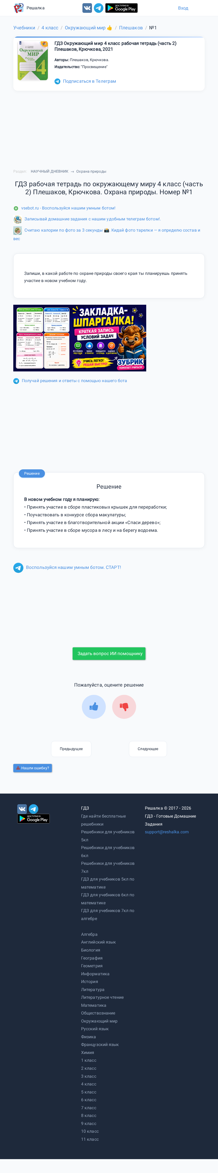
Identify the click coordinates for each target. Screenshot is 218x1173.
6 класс (88, 1099)
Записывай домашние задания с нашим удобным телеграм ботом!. (92, 218)
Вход (183, 8)
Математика (93, 1005)
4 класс (88, 1084)
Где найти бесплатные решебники (103, 820)
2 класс (88, 1068)
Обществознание (98, 1013)
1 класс (88, 1060)
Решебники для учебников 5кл (108, 835)
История (89, 981)
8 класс (88, 1115)
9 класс (88, 1123)
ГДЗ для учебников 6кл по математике (107, 898)
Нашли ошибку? (35, 768)
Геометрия (92, 965)
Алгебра (89, 934)
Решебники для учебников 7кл (108, 867)
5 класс (88, 1092)
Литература (92, 989)
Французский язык (100, 1044)
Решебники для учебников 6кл (108, 851)
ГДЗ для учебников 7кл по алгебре (107, 914)
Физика (88, 1036)
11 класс (90, 1139)
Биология (90, 950)
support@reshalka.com (167, 831)
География (92, 958)
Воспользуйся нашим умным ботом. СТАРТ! (73, 567)
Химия (87, 1052)
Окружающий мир (99, 1021)
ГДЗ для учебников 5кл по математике (107, 883)
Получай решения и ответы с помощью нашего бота (74, 380)
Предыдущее (71, 749)
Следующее (148, 749)
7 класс (88, 1107)
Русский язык (95, 1028)
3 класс (88, 1076)
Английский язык (98, 942)
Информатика (95, 973)
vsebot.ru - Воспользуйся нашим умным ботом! (68, 208)
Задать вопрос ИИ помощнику (110, 653)
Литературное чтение (102, 997)
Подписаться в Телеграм (89, 81)
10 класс (90, 1131)
